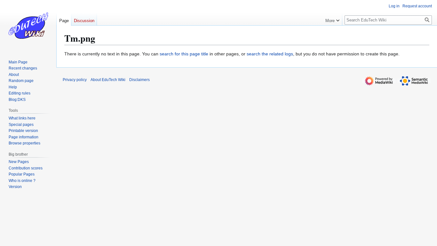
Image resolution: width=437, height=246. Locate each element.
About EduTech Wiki (108, 80)
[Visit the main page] (28, 25)
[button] (332, 19)
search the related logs (270, 53)
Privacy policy (75, 80)
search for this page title (184, 53)
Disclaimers (139, 80)
